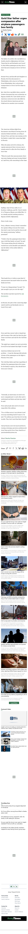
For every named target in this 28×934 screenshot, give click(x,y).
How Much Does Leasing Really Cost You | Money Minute (18, 746)
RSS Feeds (17, 901)
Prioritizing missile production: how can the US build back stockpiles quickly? (18, 733)
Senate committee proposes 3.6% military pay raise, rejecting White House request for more (14, 670)
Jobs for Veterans (19, 911)
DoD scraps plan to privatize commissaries (13, 621)
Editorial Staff (4, 913)
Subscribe (17, 897)
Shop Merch (18, 903)
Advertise (3, 908)
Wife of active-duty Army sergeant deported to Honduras (13, 806)
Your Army (5, 15)
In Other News (5, 454)
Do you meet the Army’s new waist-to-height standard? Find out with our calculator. (13, 522)
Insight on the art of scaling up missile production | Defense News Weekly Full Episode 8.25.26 (13, 727)
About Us (17, 908)
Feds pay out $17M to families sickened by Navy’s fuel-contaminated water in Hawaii (13, 598)
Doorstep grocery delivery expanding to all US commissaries (14, 695)
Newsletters (17, 899)
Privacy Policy (4, 897)
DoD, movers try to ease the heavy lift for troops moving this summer (12, 572)
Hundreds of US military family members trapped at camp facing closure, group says (13, 828)
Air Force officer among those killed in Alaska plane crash (14, 812)
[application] (14, 718)
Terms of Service (5, 899)
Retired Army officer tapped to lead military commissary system (13, 497)
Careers (17, 910)
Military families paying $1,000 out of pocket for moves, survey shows (13, 645)
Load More (14, 703)
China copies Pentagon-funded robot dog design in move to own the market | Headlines (19, 740)
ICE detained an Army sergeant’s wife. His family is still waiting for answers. (12, 817)
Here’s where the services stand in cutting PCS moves (12, 547)
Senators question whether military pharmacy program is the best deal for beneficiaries (14, 472)
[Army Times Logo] (10, 2)
